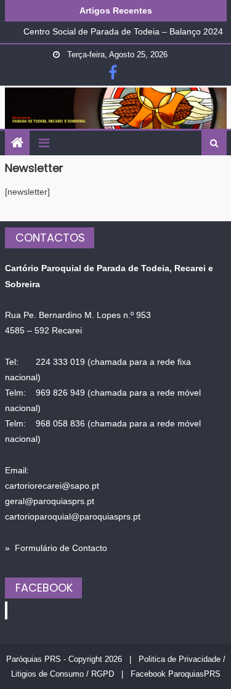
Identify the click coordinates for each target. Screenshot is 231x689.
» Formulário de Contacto (56, 548)
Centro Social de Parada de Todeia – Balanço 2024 (123, 31)
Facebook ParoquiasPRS (176, 674)
